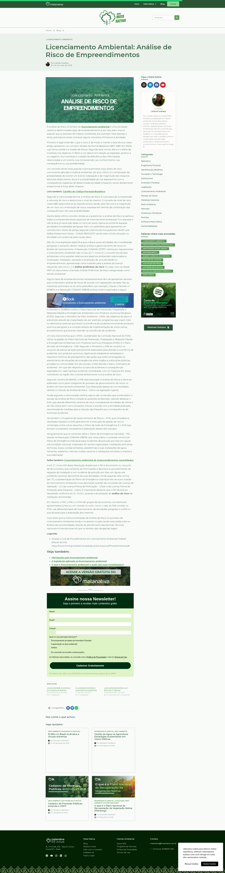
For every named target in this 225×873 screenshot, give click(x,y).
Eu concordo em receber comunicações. (68, 652)
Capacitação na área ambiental (64, 644)
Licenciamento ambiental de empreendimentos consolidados (98, 460)
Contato (154, 839)
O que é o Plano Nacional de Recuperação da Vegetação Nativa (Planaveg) (113, 808)
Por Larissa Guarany (60, 63)
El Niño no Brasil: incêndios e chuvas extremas (63, 735)
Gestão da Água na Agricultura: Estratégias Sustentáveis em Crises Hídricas (111, 736)
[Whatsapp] (65, 855)
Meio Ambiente (54, 731)
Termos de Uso (120, 657)
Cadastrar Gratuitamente (90, 665)
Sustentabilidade (111, 803)
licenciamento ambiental (95, 127)
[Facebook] (156, 85)
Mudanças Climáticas (70, 731)
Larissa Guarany (158, 111)
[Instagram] (144, 85)
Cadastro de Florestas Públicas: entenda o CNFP (65, 804)
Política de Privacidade (96, 657)
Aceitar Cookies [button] (209, 864)
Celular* (52, 629)
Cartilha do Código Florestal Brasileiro (84, 191)
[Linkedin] (150, 85)
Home (49, 30)
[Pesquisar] (176, 17)
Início (136, 4)
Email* (52, 620)
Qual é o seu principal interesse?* (63, 637)
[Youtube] (163, 85)
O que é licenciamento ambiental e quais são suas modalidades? (88, 564)
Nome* (52, 612)
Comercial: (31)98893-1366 (163, 849)
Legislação (120, 801)
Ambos (54, 648)
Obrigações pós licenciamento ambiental (75, 557)
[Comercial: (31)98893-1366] (151, 849)
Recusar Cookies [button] (191, 864)
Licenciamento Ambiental (59, 39)
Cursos (173, 4)
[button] (150, 4)
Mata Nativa (148, 4)
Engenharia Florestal (104, 731)
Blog (162, 4)
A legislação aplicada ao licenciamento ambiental (79, 561)
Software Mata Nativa (71, 801)
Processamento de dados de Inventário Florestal (71, 641)
